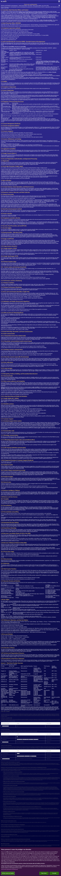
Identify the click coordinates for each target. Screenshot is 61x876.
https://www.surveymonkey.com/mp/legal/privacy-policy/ (13, 509)
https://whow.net (54, 15)
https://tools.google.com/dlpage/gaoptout (26, 254)
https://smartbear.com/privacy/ (16, 299)
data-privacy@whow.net (45, 88)
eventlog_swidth (35, 739)
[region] (30, 861)
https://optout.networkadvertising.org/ (38, 632)
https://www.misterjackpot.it (25, 11)
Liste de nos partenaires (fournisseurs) (9, 869)
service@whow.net (47, 354)
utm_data (18, 753)
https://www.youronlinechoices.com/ (21, 632)
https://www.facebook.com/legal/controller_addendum (29, 390)
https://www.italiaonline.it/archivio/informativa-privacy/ (18, 97)
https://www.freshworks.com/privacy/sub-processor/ (17, 484)
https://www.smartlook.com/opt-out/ (38, 277)
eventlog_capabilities (25, 739)
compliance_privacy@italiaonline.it (8, 79)
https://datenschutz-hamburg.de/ (26, 32)
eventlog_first (31, 739)
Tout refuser (44, 873)
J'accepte (54, 873)
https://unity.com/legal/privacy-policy (38, 410)
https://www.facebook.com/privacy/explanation (20, 178)
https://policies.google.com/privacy (13, 244)
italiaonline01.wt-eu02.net (6, 758)
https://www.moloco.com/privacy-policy (29, 414)
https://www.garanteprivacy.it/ (9, 39)
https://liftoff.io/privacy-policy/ (33, 411)
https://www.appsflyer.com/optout (39, 309)
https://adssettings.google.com (50, 629)
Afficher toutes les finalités (8, 873)
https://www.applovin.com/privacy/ (34, 408)
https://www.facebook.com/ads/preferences (19, 394)
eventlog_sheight (19, 739)
